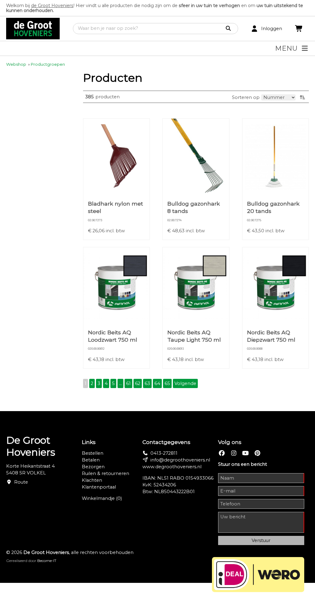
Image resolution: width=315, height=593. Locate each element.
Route (21, 482)
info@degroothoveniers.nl (180, 460)
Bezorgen (93, 466)
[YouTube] (245, 453)
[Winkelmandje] (299, 29)
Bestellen (92, 453)
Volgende (185, 383)
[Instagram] (233, 453)
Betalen (91, 460)
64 (157, 383)
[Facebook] (221, 453)
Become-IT (46, 560)
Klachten (92, 480)
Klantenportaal (99, 487)
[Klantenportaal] (254, 29)
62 (137, 383)
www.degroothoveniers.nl (171, 466)
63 (147, 383)
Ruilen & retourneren (105, 473)
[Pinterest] (257, 453)
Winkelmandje (102, 498)
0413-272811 (163, 453)
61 (128, 383)
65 (167, 383)
